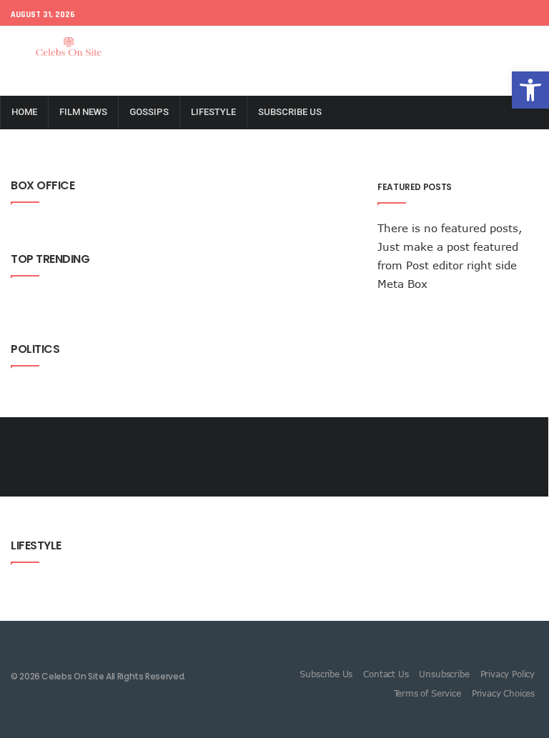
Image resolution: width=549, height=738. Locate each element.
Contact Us (385, 674)
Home (24, 111)
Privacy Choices (503, 693)
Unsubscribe (444, 674)
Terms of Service (427, 693)
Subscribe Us (290, 111)
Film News (83, 111)
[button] (530, 90)
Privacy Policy (507, 674)
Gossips (149, 111)
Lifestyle (213, 111)
